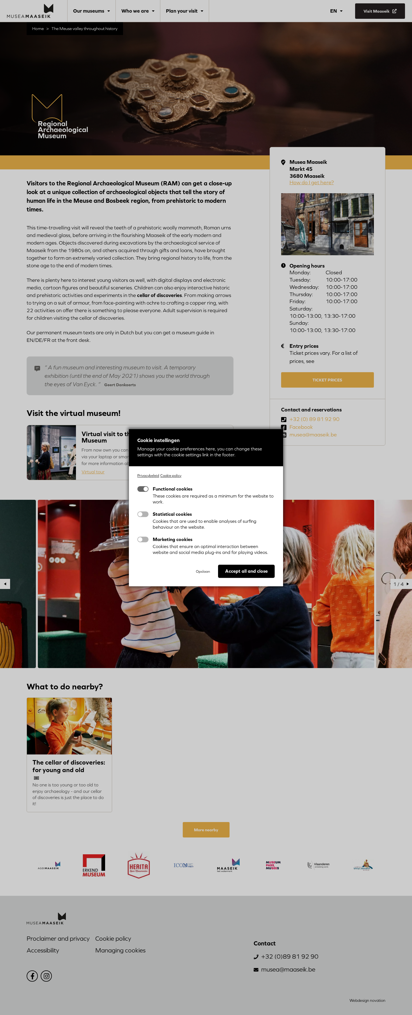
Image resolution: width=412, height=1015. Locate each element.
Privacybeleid (148, 475)
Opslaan (203, 571)
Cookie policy (170, 475)
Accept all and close (246, 571)
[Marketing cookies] (143, 539)
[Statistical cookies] (143, 514)
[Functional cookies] (143, 489)
